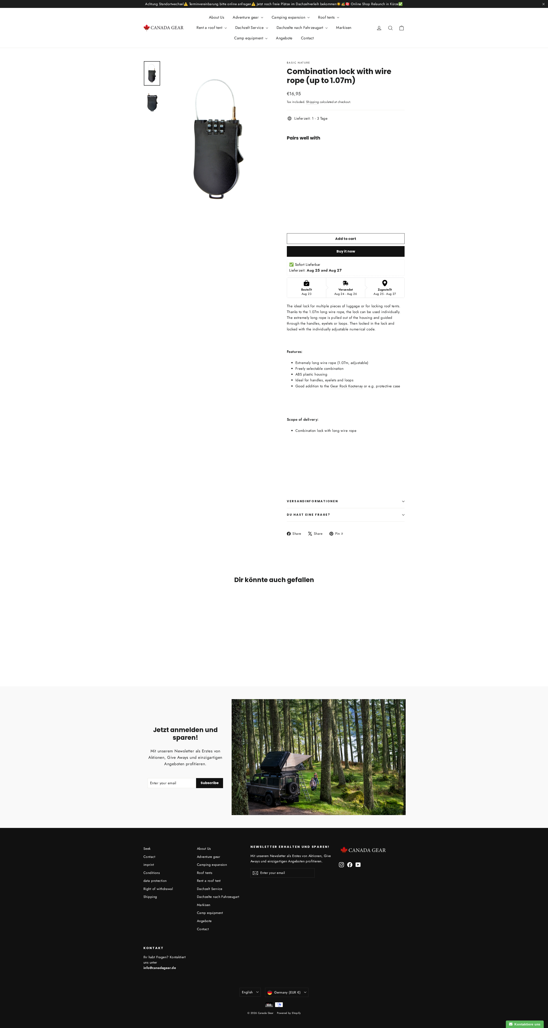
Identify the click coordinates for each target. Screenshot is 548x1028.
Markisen (343, 27)
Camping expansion (289, 17)
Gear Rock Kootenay (346, 386)
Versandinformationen (312, 501)
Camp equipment (249, 38)
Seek (147, 848)
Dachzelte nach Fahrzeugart (300, 27)
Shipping (312, 102)
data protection (155, 880)
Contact (307, 38)
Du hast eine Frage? (308, 515)
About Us (216, 17)
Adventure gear (246, 17)
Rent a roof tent (210, 27)
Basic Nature (298, 63)
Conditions (151, 872)
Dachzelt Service (250, 27)
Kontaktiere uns (526, 1024)
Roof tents (327, 17)
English (247, 992)
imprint (148, 864)
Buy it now (346, 251)
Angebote (284, 38)
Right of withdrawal (158, 888)
